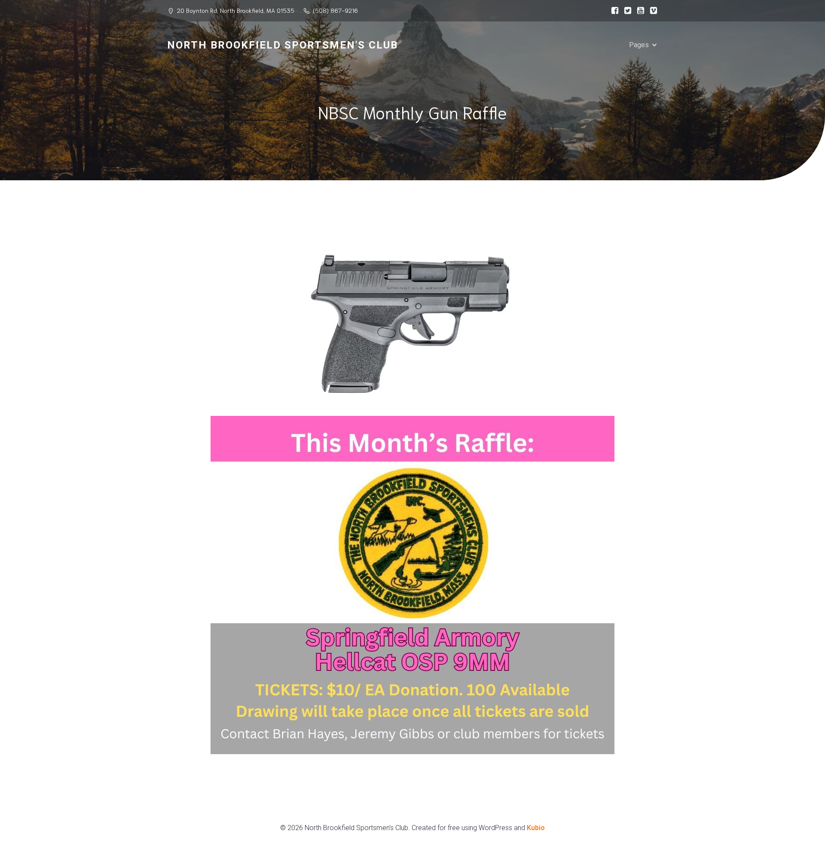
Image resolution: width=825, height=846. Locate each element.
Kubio (536, 828)
